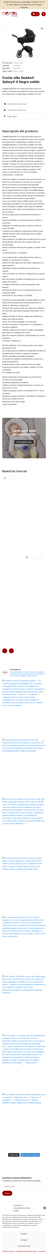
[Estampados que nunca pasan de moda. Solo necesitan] (24, 767)
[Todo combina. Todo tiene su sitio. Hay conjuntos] (24, 1004)
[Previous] (4, 650)
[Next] (11, 650)
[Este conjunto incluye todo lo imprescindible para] (24, 1122)
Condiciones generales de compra (26, 1251)
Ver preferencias (24, 1246)
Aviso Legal (42, 1251)
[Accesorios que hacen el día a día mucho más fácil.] (24, 886)
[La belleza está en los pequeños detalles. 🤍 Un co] (24, 708)
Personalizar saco (24, 442)
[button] (45, 1208)
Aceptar (24, 1234)
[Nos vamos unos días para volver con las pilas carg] (24, 945)
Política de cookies (8, 1251)
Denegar (24, 1240)
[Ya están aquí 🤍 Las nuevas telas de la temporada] (24, 1063)
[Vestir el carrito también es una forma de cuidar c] (24, 827)
